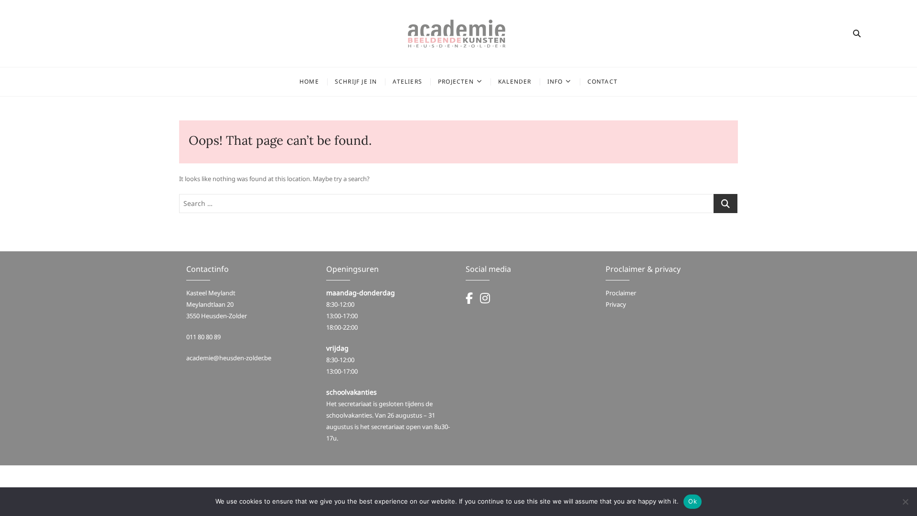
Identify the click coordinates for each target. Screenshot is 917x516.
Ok (692, 501)
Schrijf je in (356, 81)
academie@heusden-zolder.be (228, 358)
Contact (602, 81)
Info (555, 81)
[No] (905, 501)
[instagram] (485, 300)
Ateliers (407, 81)
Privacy (616, 304)
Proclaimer (621, 293)
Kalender (515, 81)
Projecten (456, 81)
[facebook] (473, 300)
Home (309, 81)
